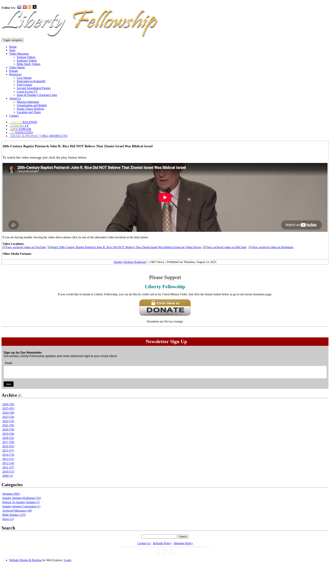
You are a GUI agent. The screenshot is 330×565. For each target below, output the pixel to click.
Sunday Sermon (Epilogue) (130, 262)
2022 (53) (8, 421)
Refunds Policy (162, 543)
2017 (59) (8, 442)
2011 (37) (8, 467)
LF (20, 125)
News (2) (8, 519)
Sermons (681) (11, 493)
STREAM (21, 129)
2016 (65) (8, 446)
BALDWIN (24, 122)
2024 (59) (8, 412)
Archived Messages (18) (17, 510)
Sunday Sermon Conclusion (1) (21, 506)
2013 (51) (8, 459)
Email (8, 363)
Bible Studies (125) (14, 514)
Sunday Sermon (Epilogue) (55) (21, 498)
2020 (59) (8, 429)
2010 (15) (8, 471)
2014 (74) (8, 454)
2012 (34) (8, 463)
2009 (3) (7, 475)
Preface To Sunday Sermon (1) (21, 502)
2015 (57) (8, 450)
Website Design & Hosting (25, 560)
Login (67, 560)
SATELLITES (22, 132)
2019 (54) (8, 433)
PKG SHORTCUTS (39, 136)
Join (8, 384)
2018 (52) (8, 438)
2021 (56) (8, 425)
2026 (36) (8, 404)
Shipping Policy (183, 543)
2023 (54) (8, 416)
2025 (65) (8, 408)
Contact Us (144, 543)
